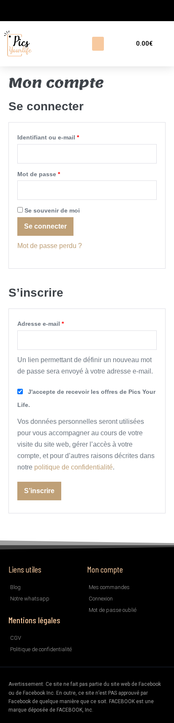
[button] (98, 44)
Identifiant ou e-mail (64, 136)
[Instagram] (23, 10)
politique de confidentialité (73, 467)
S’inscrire (39, 490)
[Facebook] (10, 10)
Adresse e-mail (56, 322)
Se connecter (45, 226)
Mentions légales (34, 620)
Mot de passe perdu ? (49, 245)
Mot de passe (54, 172)
